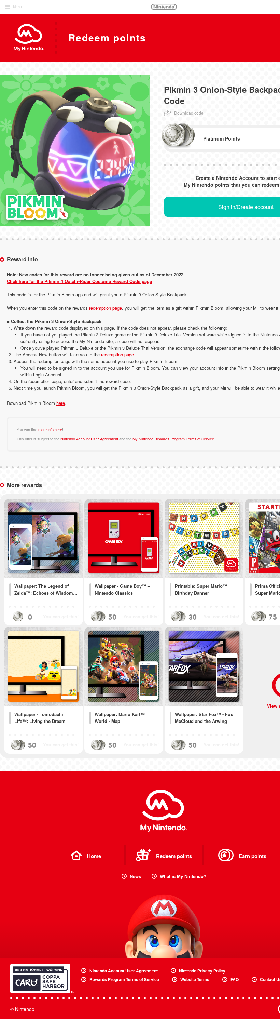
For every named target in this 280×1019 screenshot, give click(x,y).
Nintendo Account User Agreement (89, 438)
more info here (50, 429)
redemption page (105, 308)
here (60, 403)
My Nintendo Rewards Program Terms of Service (173, 438)
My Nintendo (163, 811)
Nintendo (164, 7)
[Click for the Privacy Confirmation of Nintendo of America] (42, 978)
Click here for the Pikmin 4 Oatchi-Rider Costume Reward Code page (79, 281)
